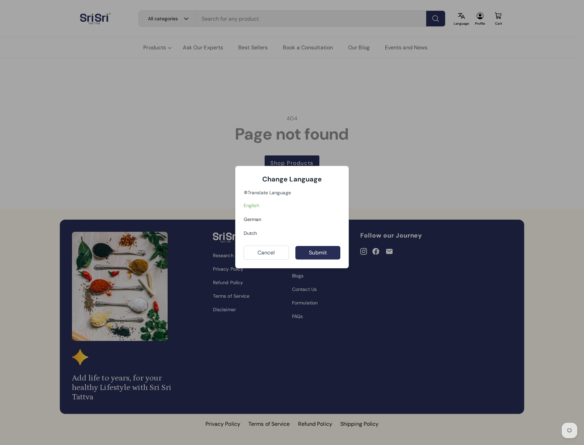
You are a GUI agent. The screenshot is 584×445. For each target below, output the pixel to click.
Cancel (266, 252)
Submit (318, 252)
